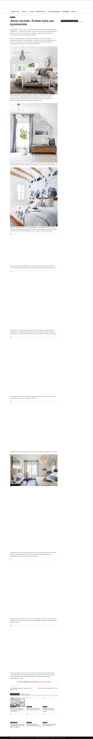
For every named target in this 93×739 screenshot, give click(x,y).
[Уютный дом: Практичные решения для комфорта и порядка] (33, 718)
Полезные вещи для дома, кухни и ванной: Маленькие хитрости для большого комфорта (17, 726)
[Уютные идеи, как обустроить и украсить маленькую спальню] (33, 702)
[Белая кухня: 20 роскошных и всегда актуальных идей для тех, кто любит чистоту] (17, 702)
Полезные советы (40, 11)
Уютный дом (65, 11)
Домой (11, 15)
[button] (81, 11)
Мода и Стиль (15, 11)
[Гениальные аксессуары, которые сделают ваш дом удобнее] (50, 702)
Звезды (32, 11)
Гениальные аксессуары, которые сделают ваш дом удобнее (49, 710)
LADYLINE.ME (34, 681)
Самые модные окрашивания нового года (48, 688)
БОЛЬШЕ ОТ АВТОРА (25, 694)
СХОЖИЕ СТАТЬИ (15, 694)
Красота (24, 11)
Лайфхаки (45, 706)
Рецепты (73, 11)
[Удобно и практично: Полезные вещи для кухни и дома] (50, 718)
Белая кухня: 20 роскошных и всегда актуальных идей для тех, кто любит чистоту (17, 710)
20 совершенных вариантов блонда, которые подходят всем (20, 689)
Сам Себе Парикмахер (54, 11)
